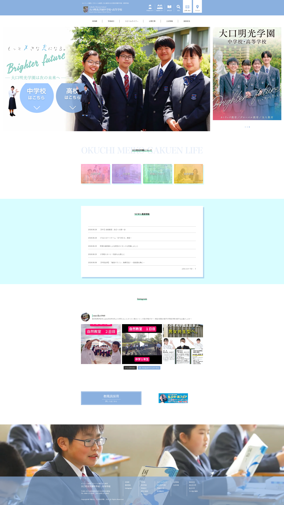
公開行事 (95, 173)
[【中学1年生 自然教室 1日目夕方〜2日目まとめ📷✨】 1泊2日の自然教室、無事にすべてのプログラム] (101, 344)
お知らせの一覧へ (188, 269)
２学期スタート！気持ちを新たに (112, 254)
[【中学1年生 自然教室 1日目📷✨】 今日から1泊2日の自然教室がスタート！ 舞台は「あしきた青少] (142, 344)
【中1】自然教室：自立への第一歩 (113, 230)
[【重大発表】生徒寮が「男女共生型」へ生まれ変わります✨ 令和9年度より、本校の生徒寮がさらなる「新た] (183, 344)
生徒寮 (126, 173)
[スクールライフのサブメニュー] (137, 21)
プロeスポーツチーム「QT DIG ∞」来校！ (116, 238)
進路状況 (188, 173)
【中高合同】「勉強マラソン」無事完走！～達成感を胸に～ (122, 262)
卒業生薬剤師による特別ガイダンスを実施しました (119, 246)
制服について (157, 173)
